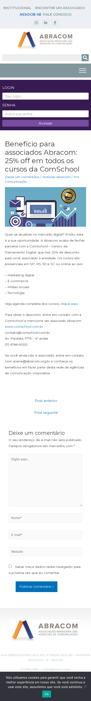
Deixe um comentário (22, 177)
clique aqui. (69, 304)
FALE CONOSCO (57, 14)
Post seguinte (46, 413)
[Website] (46, 552)
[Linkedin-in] (45, 22)
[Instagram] (36, 22)
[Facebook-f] (54, 22)
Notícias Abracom (56, 177)
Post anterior (46, 401)
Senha (8, 105)
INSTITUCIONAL (17, 8)
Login (8, 87)
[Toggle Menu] (82, 70)
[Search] (85, 57)
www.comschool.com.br (24, 326)
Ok (47, 694)
